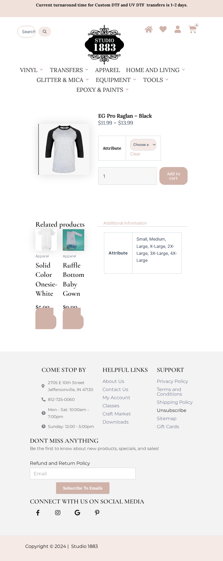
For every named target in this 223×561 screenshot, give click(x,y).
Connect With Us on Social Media (87, 501)
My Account (116, 397)
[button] (32, 70)
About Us (113, 381)
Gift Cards (168, 426)
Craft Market (116, 414)
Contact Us (115, 389)
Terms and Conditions (169, 392)
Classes (110, 405)
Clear (135, 154)
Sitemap (167, 418)
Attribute (112, 148)
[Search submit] (44, 32)
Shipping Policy (175, 402)
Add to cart (173, 176)
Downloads (115, 422)
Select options (44, 318)
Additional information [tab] (125, 223)
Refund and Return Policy (60, 463)
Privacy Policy (172, 381)
